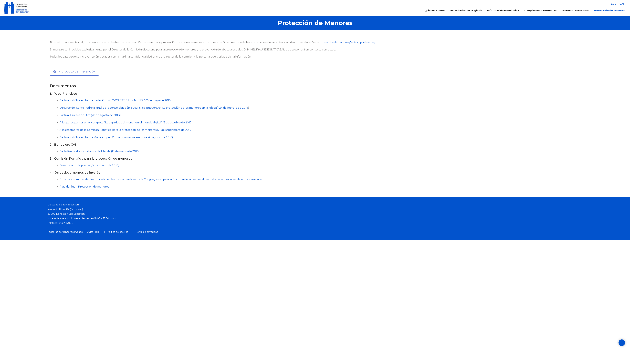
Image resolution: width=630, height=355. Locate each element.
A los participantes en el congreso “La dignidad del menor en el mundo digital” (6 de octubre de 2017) (126, 122)
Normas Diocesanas (575, 10)
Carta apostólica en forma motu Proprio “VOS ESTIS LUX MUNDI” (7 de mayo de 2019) (116, 100)
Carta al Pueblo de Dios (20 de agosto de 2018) (90, 115)
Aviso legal (93, 231)
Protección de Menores (609, 10)
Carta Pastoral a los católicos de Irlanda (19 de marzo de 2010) (100, 151)
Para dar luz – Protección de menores (84, 186)
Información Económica (503, 10)
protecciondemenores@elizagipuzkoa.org (347, 42)
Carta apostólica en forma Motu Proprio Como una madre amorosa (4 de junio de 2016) (116, 137)
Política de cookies (117, 231)
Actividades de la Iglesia (466, 10)
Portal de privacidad (147, 231)
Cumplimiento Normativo (540, 10)
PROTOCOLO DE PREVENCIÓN (77, 71)
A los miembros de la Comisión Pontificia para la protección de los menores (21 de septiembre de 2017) (126, 129)
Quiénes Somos (434, 10)
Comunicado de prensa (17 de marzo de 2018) (89, 165)
